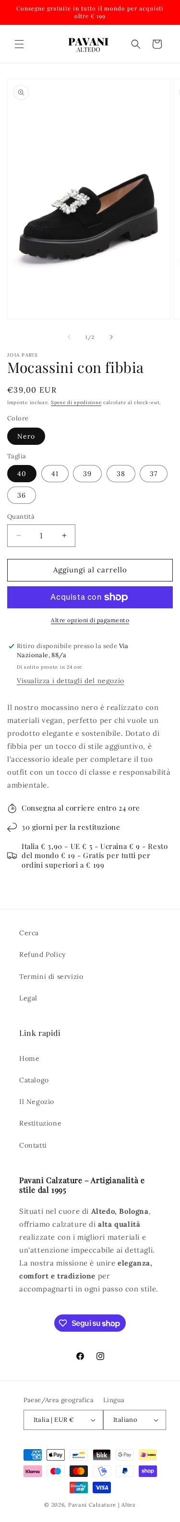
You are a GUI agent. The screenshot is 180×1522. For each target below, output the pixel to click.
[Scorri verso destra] (111, 337)
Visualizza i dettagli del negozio (70, 680)
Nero (26, 436)
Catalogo (34, 1080)
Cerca (29, 933)
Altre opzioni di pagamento (90, 620)
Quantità (21, 516)
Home (29, 1058)
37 (153, 473)
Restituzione (40, 1123)
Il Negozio (36, 1101)
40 (21, 473)
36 (21, 495)
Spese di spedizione (76, 402)
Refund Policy (42, 954)
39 (87, 473)
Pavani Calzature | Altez (102, 1504)
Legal (28, 998)
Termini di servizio (51, 976)
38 (121, 473)
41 (55, 473)
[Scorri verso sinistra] (69, 337)
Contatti (33, 1145)
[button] (19, 44)
